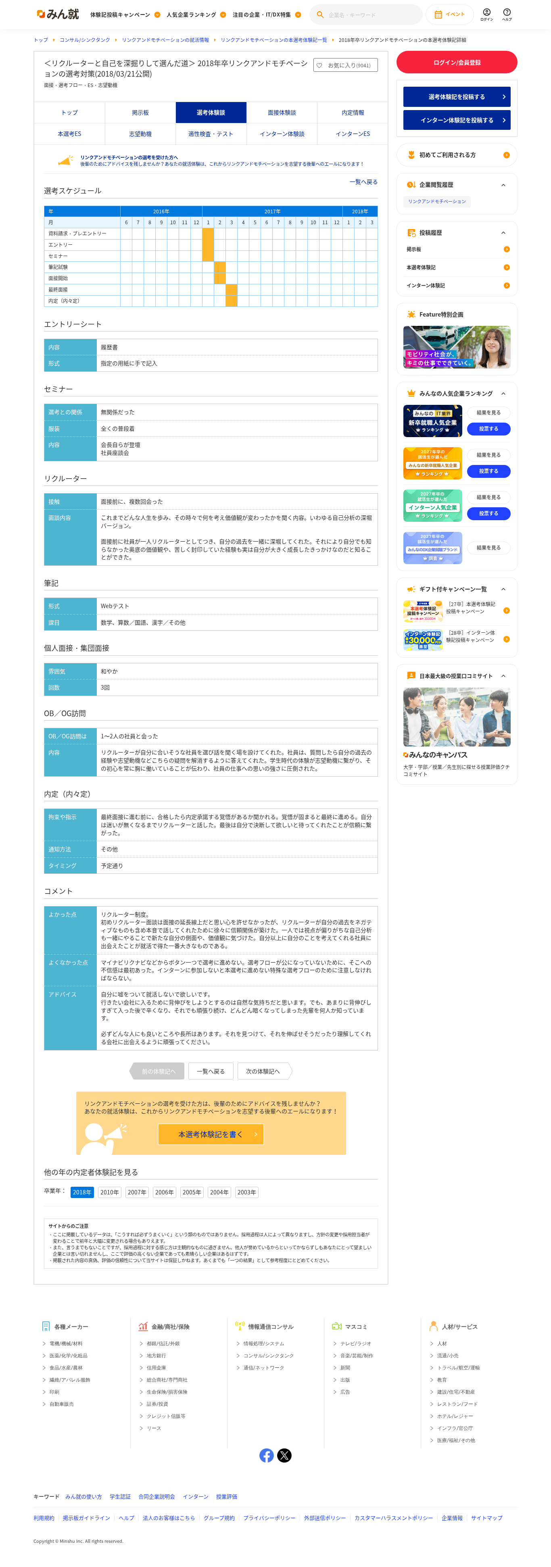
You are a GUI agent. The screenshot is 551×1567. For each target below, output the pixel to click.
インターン (196, 1496)
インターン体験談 (282, 133)
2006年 (164, 1192)
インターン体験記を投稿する (457, 120)
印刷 (54, 1392)
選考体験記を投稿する (457, 96)
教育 (442, 1380)
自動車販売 (62, 1404)
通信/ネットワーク (264, 1368)
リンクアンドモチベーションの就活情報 (165, 40)
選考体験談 (211, 112)
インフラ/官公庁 (455, 1428)
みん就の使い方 (83, 1496)
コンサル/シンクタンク (85, 40)
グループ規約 (219, 1517)
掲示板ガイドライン (86, 1517)
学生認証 (120, 1496)
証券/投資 (157, 1404)
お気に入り (349, 65)
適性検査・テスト (211, 133)
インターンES (353, 133)
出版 (345, 1380)
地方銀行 (156, 1356)
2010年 (109, 1192)
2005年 (192, 1192)
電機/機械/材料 (66, 1343)
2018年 (82, 1192)
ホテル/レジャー (455, 1416)
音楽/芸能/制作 (357, 1356)
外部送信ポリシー (325, 1517)
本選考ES (69, 133)
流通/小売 (448, 1356)
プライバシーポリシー (269, 1517)
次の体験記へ (263, 1071)
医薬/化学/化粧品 (69, 1356)
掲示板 (140, 112)
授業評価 (226, 1496)
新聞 (345, 1368)
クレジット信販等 (166, 1416)
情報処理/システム (264, 1343)
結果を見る (489, 413)
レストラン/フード (457, 1404)
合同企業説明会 (156, 1496)
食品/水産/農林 (66, 1368)
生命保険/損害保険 (167, 1392)
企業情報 (452, 1517)
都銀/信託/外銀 (163, 1343)
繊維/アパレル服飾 (70, 1380)
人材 (442, 1343)
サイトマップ (487, 1517)
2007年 (137, 1192)
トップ (40, 40)
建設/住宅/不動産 (456, 1392)
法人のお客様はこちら (169, 1517)
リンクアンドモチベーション (437, 201)
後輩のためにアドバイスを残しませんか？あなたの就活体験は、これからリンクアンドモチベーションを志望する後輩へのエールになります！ (222, 160)
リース (154, 1428)
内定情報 (353, 112)
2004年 (219, 1192)
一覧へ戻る (364, 181)
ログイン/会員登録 (457, 62)
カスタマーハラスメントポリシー (394, 1517)
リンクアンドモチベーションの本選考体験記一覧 (274, 40)
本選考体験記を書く (211, 1134)
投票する (489, 429)
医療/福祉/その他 (456, 1440)
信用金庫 (156, 1368)
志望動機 (140, 133)
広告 (345, 1392)
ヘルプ (126, 1517)
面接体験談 (282, 112)
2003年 (247, 1192)
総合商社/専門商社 (167, 1380)
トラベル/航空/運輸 (458, 1368)
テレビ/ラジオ (356, 1343)
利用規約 (43, 1517)
